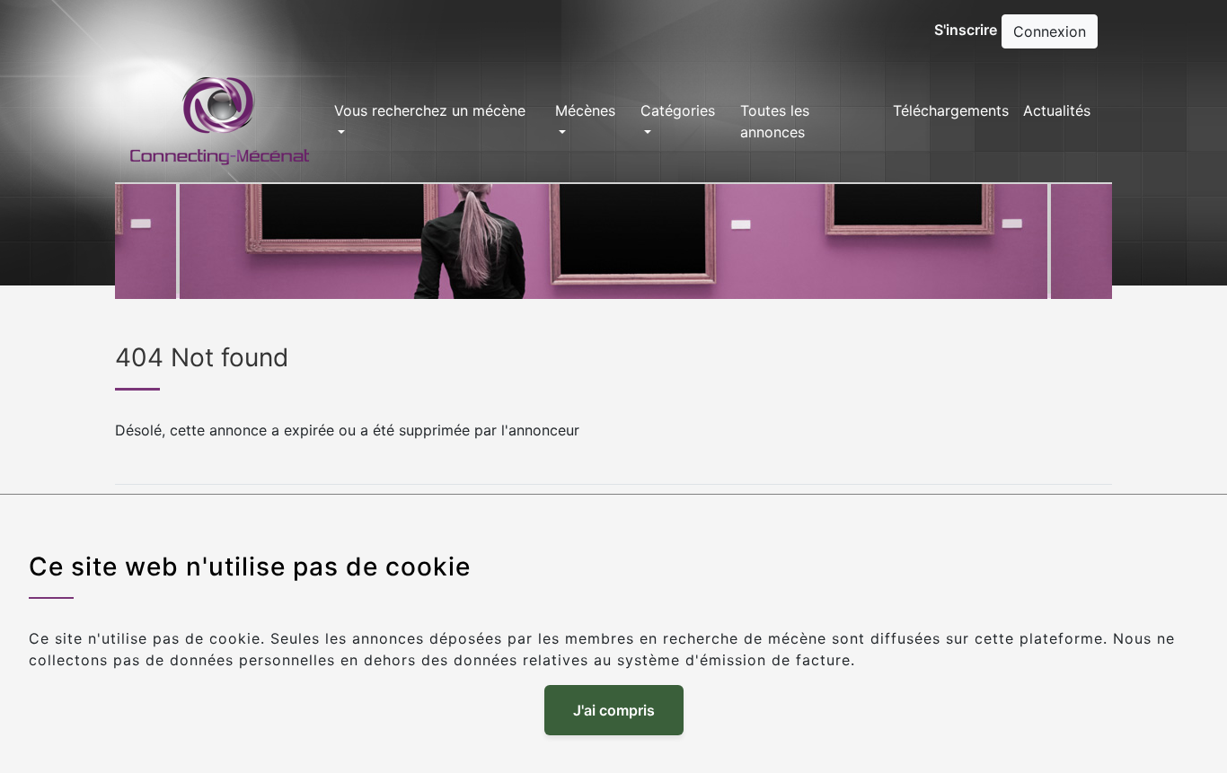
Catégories (677, 110)
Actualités (1056, 110)
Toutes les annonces (774, 121)
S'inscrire (965, 30)
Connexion (1049, 31)
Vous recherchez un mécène (429, 110)
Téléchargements (951, 110)
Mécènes (585, 110)
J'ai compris (614, 710)
